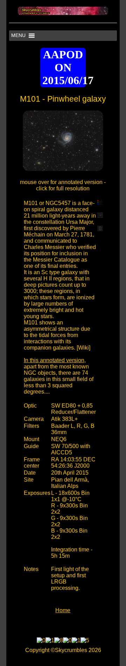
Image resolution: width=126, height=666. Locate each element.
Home (62, 610)
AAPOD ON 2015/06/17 (63, 67)
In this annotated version (54, 360)
